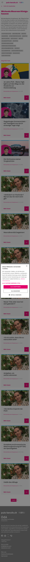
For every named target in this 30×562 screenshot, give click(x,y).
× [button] (26, 266)
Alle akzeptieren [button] (15, 287)
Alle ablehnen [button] (15, 291)
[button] (15, 283)
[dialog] (15, 281)
